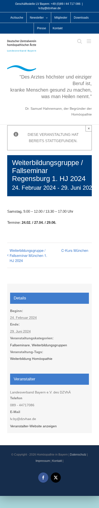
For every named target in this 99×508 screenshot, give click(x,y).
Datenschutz (78, 454)
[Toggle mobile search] (79, 41)
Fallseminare (20, 345)
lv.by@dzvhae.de (49, 8)
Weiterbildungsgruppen (49, 345)
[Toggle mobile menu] (89, 41)
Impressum (43, 461)
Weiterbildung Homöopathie (31, 359)
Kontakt (57, 461)
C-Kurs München (74, 250)
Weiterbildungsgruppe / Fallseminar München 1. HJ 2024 (28, 255)
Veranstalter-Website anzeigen (33, 426)
